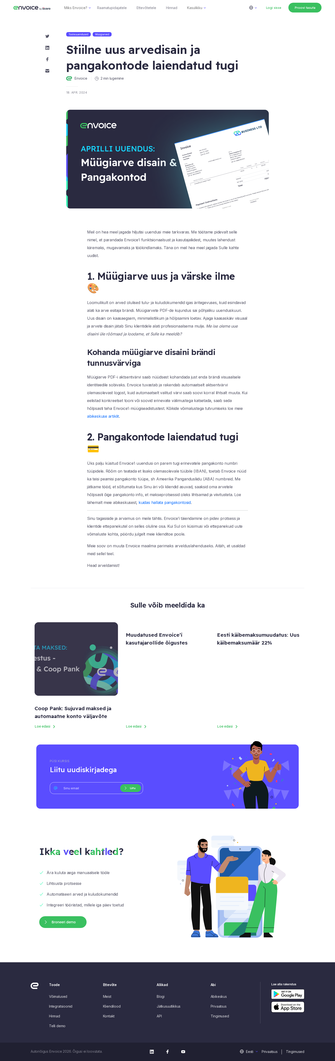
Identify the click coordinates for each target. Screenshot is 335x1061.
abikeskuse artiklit (103, 416)
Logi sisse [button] (273, 8)
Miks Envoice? (75, 8)
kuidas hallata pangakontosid (165, 502)
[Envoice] (32, 7)
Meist (107, 996)
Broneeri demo (64, 922)
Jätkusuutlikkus (168, 1006)
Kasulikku (194, 8)
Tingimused (220, 1016)
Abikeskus (219, 996)
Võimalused (58, 996)
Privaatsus (219, 1006)
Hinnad (171, 8)
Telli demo (57, 1026)
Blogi (161, 996)
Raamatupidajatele (112, 8)
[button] (256, 8)
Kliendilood (112, 1006)
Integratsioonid (60, 1006)
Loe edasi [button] (42, 726)
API (159, 1016)
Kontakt (109, 1016)
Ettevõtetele (146, 8)
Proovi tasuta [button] (305, 8)
